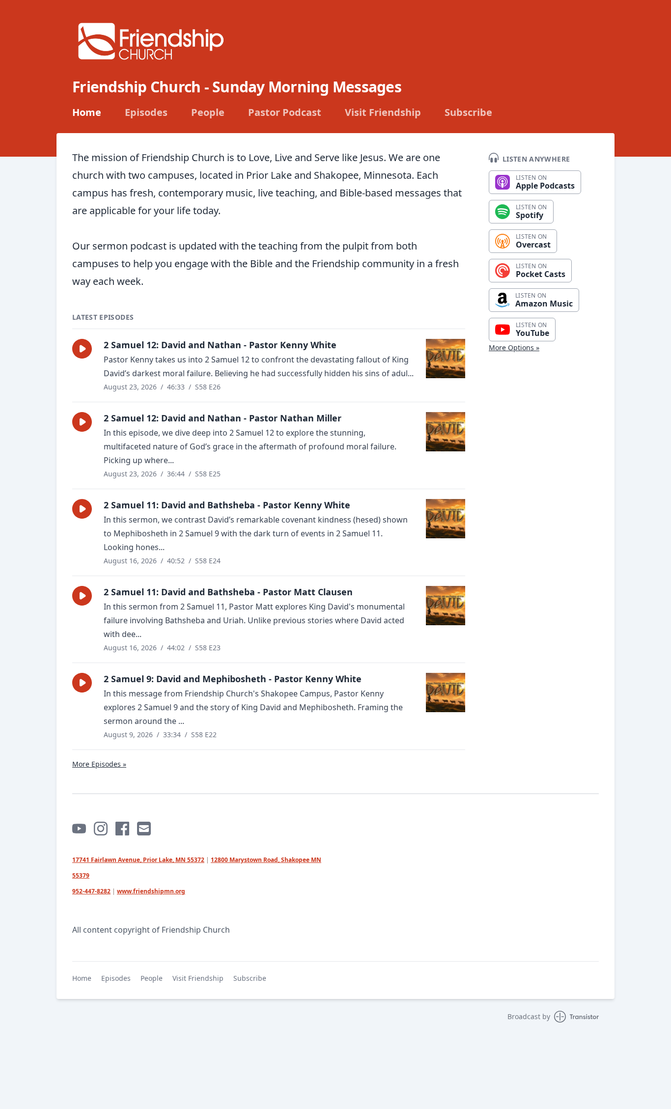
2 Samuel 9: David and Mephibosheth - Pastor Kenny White (233, 679)
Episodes (146, 112)
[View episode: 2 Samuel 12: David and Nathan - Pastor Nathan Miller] (445, 431)
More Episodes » (99, 764)
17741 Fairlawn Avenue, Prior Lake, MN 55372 (138, 860)
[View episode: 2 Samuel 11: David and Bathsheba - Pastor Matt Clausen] (445, 605)
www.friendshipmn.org (151, 891)
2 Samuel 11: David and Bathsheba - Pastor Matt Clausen (228, 592)
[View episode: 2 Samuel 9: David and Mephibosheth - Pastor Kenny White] (445, 692)
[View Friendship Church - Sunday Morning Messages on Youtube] (79, 828)
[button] (82, 349)
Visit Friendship (383, 112)
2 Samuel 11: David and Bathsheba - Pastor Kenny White (227, 505)
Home (86, 112)
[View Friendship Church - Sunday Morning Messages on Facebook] (122, 828)
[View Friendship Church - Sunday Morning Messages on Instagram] (101, 828)
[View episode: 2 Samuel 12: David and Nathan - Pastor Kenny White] (445, 358)
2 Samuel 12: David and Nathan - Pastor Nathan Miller (222, 418)
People (207, 112)
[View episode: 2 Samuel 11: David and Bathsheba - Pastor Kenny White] (445, 518)
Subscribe (468, 112)
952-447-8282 (91, 891)
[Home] (150, 41)
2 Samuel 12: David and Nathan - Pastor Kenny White (220, 345)
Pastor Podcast (284, 112)
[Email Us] (144, 828)
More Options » (514, 347)
